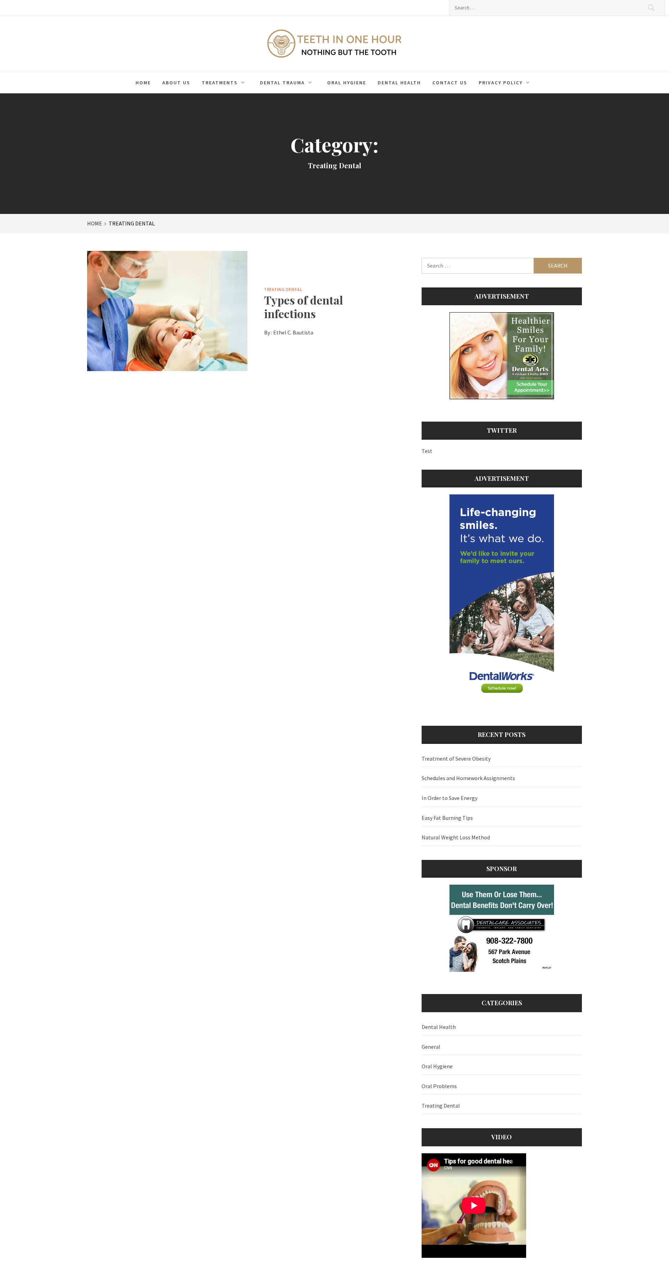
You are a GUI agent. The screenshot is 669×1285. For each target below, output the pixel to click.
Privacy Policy (501, 82)
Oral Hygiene (346, 82)
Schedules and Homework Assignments (468, 778)
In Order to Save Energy (449, 797)
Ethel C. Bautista (293, 332)
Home (143, 82)
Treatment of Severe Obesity (456, 758)
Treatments (220, 82)
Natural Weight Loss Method (456, 837)
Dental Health (399, 82)
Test (427, 450)
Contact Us (449, 82)
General (431, 1046)
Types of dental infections (303, 306)
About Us (176, 82)
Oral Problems (439, 1086)
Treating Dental (283, 289)
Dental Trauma (282, 82)
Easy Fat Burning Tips (447, 817)
